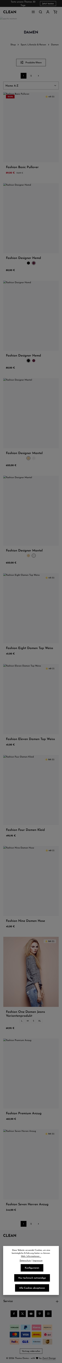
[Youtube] (31, 1313)
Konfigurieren (32, 1267)
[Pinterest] (39, 1313)
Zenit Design (49, 1358)
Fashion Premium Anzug (23, 1113)
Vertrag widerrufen (31, 1351)
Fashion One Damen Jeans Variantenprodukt (25, 1014)
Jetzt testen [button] (48, 3)
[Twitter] (22, 1313)
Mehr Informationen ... (31, 1256)
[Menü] (33, 12)
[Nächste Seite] (38, 76)
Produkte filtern (33, 62)
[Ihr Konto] (47, 12)
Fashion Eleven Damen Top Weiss (30, 739)
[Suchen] (40, 12)
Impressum (37, 1260)
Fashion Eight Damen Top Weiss (29, 648)
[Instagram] (48, 1313)
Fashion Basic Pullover (22, 167)
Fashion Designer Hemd (23, 258)
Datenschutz (25, 1260)
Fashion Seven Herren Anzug (27, 1204)
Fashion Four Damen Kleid (25, 830)
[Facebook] (14, 1313)
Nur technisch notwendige (32, 1277)
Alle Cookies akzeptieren (32, 1287)
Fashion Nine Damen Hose (25, 921)
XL (39, 1021)
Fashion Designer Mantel (24, 453)
